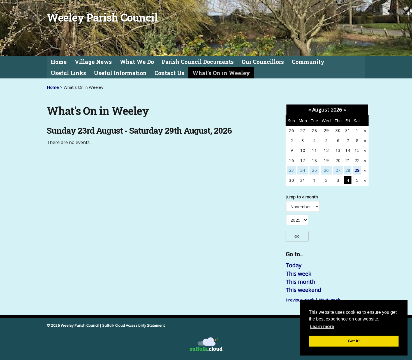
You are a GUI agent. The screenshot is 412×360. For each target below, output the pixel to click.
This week (298, 273)
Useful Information (120, 72)
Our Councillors (263, 61)
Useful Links (68, 72)
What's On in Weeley (221, 72)
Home (59, 61)
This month (300, 281)
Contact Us (169, 72)
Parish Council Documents (198, 61)
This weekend (303, 290)
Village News (93, 61)
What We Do (137, 61)
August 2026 (327, 109)
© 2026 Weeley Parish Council (73, 325)
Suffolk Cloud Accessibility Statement (133, 325)
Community (308, 61)
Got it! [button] (354, 341)
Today (294, 265)
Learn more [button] (322, 326)
